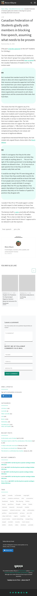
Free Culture (5, 414)
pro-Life (29, 513)
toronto (17, 522)
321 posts (8, 253)
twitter (4, 525)
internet (4, 507)
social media (6, 519)
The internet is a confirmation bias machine (12, 451)
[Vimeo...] (21, 593)
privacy (22, 513)
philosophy (31, 510)
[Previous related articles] (30, 270)
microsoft (19, 507)
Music (3, 419)
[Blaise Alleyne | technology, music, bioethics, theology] (2, 2)
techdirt (10, 522)
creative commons (13, 498)
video (16, 525)
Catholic (4, 408)
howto (30, 504)
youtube (30, 525)
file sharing (19, 501)
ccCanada (18, 495)
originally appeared (14, 49)
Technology (5, 424)
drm (23, 498)
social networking (17, 519)
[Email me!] (26, 593)
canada (10, 495)
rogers (16, 516)
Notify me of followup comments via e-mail (15, 347)
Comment (9, 333)
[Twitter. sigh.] (13, 593)
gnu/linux (11, 504)
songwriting (29, 519)
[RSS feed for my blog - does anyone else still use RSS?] (24, 593)
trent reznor (26, 522)
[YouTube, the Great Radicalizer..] (18, 593)
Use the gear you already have (9, 448)
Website (8, 368)
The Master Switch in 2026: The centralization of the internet (16, 441)
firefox (28, 501)
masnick (11, 507)
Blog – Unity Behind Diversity (12, 9)
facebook (5, 501)
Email (8, 361)
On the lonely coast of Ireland (8, 438)
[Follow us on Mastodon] (10, 593)
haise (24, 504)
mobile (27, 507)
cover (4, 498)
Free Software (6, 426)
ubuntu (10, 525)
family (12, 501)
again (17, 212)
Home (2, 9)
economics (29, 498)
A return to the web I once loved (9, 445)
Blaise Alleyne (4, 481)
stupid (4, 522)
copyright (26, 495)
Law (22, 9)
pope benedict (13, 513)
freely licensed (22, 571)
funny (4, 504)
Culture (3, 411)
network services (15, 510)
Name (7, 354)
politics (4, 513)
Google (18, 504)
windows (23, 525)
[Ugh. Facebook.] (15, 593)
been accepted (29, 60)
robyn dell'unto (6, 516)
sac (29, 516)
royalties (22, 516)
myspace (5, 510)
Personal (4, 422)
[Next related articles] (34, 270)
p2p (24, 510)
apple (4, 495)
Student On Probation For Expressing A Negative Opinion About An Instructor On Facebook (10, 299)
